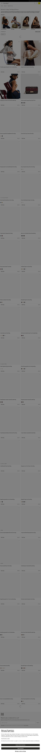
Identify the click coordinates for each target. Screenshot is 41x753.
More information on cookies (5, 738)
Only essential (20, 748)
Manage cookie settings (20, 751)
